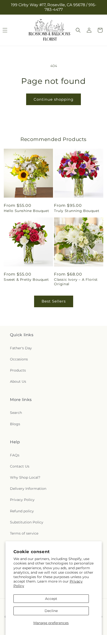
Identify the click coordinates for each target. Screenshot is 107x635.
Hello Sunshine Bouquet (26, 211)
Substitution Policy (26, 522)
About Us (18, 381)
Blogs (15, 424)
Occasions (19, 359)
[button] (78, 30)
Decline (51, 611)
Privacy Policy (22, 499)
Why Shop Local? (25, 477)
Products (18, 370)
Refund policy (22, 511)
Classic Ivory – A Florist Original (76, 281)
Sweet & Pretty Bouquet (26, 279)
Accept (51, 598)
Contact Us (19, 466)
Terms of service (24, 533)
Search (16, 412)
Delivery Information (28, 488)
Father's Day (21, 348)
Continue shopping (53, 99)
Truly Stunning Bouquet (76, 211)
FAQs (14, 455)
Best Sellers (54, 301)
